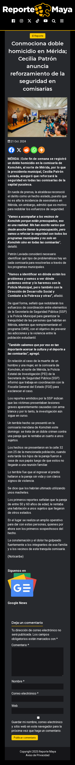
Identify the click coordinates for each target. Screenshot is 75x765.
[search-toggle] (53, 20)
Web (15, 706)
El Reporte (37, 35)
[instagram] (21, 20)
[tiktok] (37, 20)
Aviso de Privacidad (37, 755)
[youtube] (45, 20)
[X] (19, 150)
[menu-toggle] (61, 20)
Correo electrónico (25, 693)
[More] (41, 150)
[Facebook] (11, 150)
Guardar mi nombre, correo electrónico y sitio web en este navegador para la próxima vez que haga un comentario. (37, 726)
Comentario (20, 645)
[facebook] (13, 20)
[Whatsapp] (34, 150)
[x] (29, 20)
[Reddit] (26, 150)
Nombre (18, 681)
